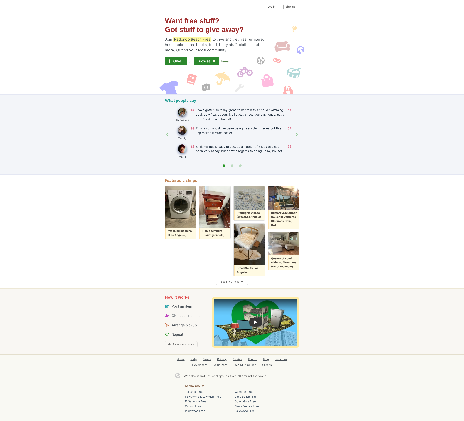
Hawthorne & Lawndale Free (203, 396)
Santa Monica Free (247, 406)
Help (194, 359)
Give (177, 61)
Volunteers (220, 365)
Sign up (290, 6)
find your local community (203, 50)
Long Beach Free (246, 396)
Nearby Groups (194, 386)
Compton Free (244, 391)
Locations (281, 359)
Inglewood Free (195, 411)
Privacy (222, 359)
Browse (204, 61)
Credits (267, 365)
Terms (207, 359)
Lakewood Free (245, 411)
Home (181, 359)
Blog (266, 359)
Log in (272, 6)
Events (252, 359)
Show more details (182, 344)
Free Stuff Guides (244, 365)
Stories (237, 359)
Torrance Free (194, 391)
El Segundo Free (195, 401)
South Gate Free (245, 401)
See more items (231, 281)
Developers (199, 365)
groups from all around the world (243, 376)
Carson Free (193, 406)
